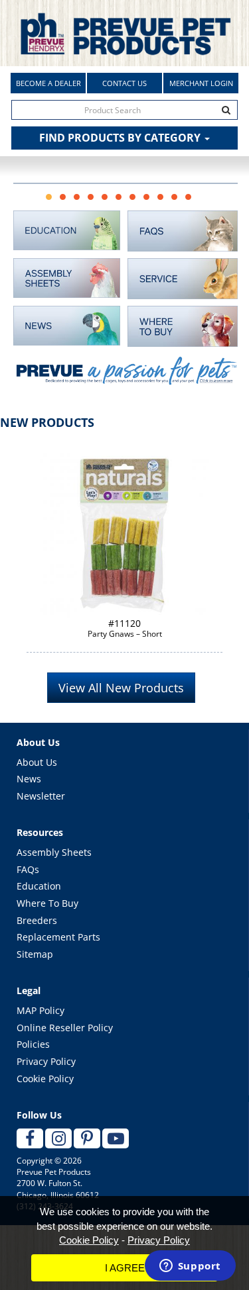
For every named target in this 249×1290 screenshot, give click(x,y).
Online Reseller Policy (65, 1027)
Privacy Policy (46, 1061)
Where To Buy (47, 903)
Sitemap (35, 954)
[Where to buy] (182, 326)
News (29, 778)
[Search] (226, 110)
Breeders (37, 920)
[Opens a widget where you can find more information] (190, 1266)
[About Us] (125, 378)
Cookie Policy (45, 1078)
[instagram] (58, 1138)
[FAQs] (182, 231)
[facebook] (30, 1138)
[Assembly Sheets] (67, 278)
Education (39, 886)
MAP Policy (40, 1010)
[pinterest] (87, 1138)
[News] (67, 326)
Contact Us (124, 83)
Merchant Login (201, 83)
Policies (33, 1044)
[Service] (182, 278)
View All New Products (121, 688)
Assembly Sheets (54, 852)
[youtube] (115, 1138)
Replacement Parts (58, 937)
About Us (37, 762)
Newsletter (41, 796)
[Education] (67, 230)
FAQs (28, 869)
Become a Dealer (48, 83)
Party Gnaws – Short (125, 628)
